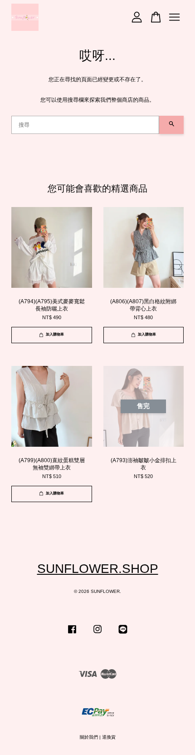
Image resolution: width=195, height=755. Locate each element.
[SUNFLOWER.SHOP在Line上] (123, 634)
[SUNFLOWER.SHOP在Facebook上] (72, 634)
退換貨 (109, 737)
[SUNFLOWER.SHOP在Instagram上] (97, 634)
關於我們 (89, 737)
